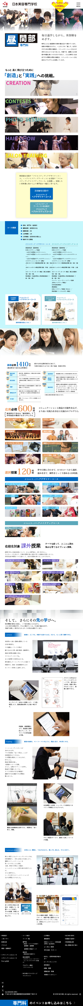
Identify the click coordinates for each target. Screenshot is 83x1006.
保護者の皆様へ (70, 939)
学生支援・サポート (50, 950)
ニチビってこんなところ (9, 958)
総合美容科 (31, 959)
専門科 (31, 943)
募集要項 (47, 939)
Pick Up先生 (5, 961)
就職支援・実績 (49, 971)
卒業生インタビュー (50, 975)
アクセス (4, 945)
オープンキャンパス (50, 962)
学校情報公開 (69, 942)
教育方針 (4, 942)
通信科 (29, 953)
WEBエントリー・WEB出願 (52, 943)
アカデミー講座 (28, 966)
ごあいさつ (4, 939)
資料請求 (47, 965)
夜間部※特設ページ (30, 949)
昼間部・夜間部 (29, 946)
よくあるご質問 (49, 947)
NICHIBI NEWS (69, 935)
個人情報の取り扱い (71, 945)
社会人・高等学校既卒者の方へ (52, 957)
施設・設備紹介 (6, 948)
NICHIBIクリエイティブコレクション (30, 974)
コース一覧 (26, 939)
